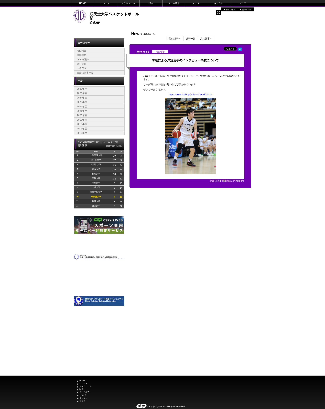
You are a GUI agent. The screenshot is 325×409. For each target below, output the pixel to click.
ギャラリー (219, 3)
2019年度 (82, 119)
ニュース (105, 3)
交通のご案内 (246, 10)
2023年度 (82, 102)
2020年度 (82, 115)
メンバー (196, 3)
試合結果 (81, 63)
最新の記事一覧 (85, 72)
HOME (82, 3)
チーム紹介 (173, 3)
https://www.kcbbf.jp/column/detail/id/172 (190, 94)
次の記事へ (206, 38)
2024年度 (82, 97)
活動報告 (81, 50)
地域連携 (81, 55)
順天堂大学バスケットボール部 (114, 16)
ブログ (242, 3)
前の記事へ (175, 38)
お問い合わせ (230, 10)
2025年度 (82, 93)
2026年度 (82, 88)
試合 (151, 3)
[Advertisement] (99, 348)
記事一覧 (190, 38)
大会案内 (81, 68)
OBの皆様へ (83, 59)
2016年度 (82, 133)
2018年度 (82, 124)
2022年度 (82, 106)
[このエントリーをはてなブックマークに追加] (240, 48)
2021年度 (82, 111)
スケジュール (128, 3)
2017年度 (82, 128)
